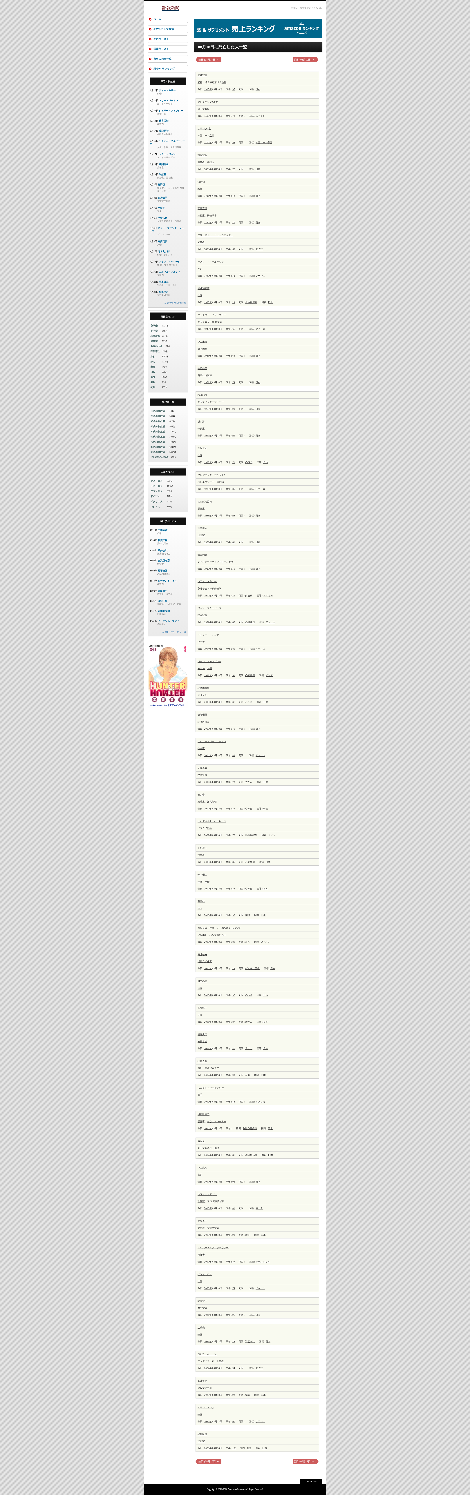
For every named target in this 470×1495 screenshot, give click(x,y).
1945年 (208, 355)
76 (233, 222)
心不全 (248, 462)
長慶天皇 (162, 540)
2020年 (208, 1288)
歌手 (209, 828)
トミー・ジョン (167, 154)
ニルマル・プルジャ (169, 271)
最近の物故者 (168, 81)
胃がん (248, 1048)
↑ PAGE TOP (311, 1481)
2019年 (208, 1261)
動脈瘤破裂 (251, 835)
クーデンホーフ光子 (168, 621)
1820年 (208, 169)
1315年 (208, 89)
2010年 (208, 915)
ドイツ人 (155, 496)
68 (233, 515)
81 (233, 542)
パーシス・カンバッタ (209, 661)
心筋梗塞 (250, 675)
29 (233, 302)
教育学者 (202, 1041)
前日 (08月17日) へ (209, 59)
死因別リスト (161, 39)
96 (233, 995)
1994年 (208, 648)
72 (233, 169)
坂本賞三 (202, 1301)
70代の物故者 (158, 441)
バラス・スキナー (207, 581)
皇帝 (211, 135)
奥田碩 (161, 184)
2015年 (208, 1128)
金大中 (201, 794)
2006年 (208, 782)
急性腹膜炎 (251, 302)
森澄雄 (201, 901)
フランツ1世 (204, 128)
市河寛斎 (202, 155)
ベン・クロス (205, 1274)
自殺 (153, 371)
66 (233, 329)
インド (269, 675)
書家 (200, 1174)
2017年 (208, 1155)
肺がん (248, 1021)
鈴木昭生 (202, 874)
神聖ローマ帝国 (264, 142)
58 (233, 142)
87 (233, 595)
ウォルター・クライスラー (212, 315)
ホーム (157, 19)
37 (233, 89)
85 (233, 489)
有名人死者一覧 (162, 58)
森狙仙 (201, 181)
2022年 (208, 1368)
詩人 (211, 162)
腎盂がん (250, 1341)
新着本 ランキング (164, 68)
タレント (204, 695)
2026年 (208, 1448)
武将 (200, 82)
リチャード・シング (208, 634)
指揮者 (201, 1254)
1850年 (208, 275)
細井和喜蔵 (203, 288)
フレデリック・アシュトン (212, 475)
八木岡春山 (164, 611)
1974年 (208, 435)
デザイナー (218, 402)
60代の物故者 (158, 436)
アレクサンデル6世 (208, 102)
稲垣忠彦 (202, 1034)
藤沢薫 (201, 1141)
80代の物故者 (158, 447)
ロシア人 (155, 506)
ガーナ (259, 1208)
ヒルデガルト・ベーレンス (212, 821)
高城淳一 (202, 1008)
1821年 (208, 195)
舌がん (248, 782)
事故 (153, 377)
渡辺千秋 (162, 601)
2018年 (208, 1208)
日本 (258, 89)
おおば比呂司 (205, 501)
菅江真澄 (202, 208)
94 (233, 1368)
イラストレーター (216, 1121)
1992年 (208, 622)
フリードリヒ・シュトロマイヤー (215, 235)
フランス (260, 275)
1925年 (208, 302)
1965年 (208, 409)
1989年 (208, 542)
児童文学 (202, 961)
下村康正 (202, 847)
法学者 (201, 855)
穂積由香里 (203, 688)
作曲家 (201, 535)
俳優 (200, 881)
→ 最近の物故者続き (175, 302)
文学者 (215, 1228)
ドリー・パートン (168, 100)
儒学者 (201, 162)
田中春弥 (202, 981)
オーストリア (263, 1261)
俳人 (200, 908)
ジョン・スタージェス (209, 608)
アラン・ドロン (206, 1407)
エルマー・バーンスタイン (212, 741)
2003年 (208, 702)
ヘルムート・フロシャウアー (213, 1247)
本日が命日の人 (168, 521)
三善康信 (162, 530)
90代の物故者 (158, 452)
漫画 (200, 508)
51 (233, 568)
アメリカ (260, 329)
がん (247, 941)
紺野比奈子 (203, 1114)
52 (233, 275)
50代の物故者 (158, 431)
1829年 (208, 222)
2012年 (208, 1075)
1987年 (208, 462)
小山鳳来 (202, 1167)
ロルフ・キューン (207, 1354)
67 (233, 435)
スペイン (260, 116)
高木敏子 (162, 197)
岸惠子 (161, 207)
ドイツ (259, 249)
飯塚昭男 (202, 714)
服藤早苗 (164, 291)
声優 (207, 881)
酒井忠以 (162, 550)
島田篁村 (162, 590)
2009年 (208, 808)
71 (233, 462)
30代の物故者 (158, 421)
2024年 (208, 1421)
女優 (209, 668)
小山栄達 (202, 341)
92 (233, 915)
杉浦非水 (202, 395)
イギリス (260, 489)
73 (233, 116)
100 (234, 1448)
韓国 (265, 808)
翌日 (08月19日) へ (304, 59)
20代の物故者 (158, 416)
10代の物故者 (158, 411)
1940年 (208, 329)
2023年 (208, 1395)
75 (233, 195)
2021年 (208, 1315)
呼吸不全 (155, 351)
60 (233, 249)
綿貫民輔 (202, 1434)
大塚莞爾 (202, 768)
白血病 (248, 595)
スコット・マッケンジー (211, 1087)
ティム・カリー (167, 90)
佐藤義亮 (202, 368)
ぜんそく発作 (252, 968)
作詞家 (201, 428)
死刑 (153, 387)
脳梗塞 (154, 341)
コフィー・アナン (207, 1194)
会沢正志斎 (164, 560)
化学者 (201, 242)
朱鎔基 (162, 174)
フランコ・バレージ (169, 261)
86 (233, 808)
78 (233, 968)
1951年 (208, 382)
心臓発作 (250, 622)
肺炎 (247, 915)
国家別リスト (168, 472)
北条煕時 (202, 75)
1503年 (208, 116)
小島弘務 (162, 218)
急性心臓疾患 (250, 1128)
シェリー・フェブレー (171, 110)
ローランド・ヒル (167, 580)
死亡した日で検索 (163, 29)
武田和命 (202, 554)
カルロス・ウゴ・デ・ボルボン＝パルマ (219, 928)
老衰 (247, 1075)
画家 (204, 348)
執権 (224, 82)
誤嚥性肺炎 (251, 1155)
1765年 (208, 142)
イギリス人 (156, 486)
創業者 (218, 322)
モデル (201, 668)
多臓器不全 (156, 346)
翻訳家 (201, 1228)
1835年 (208, 249)
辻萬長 (201, 1327)
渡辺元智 (164, 130)
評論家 (205, 721)
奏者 (231, 561)
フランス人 (156, 491)
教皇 (207, 109)
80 (233, 1048)
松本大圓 (202, 1061)
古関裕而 (202, 528)
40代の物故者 (158, 426)
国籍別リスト (161, 49)
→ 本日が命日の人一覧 (174, 632)
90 (233, 409)
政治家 (201, 801)
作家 (200, 268)
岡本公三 (164, 281)
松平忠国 (162, 570)
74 (233, 382)
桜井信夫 (202, 954)
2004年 (208, 755)
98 (233, 1235)
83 (233, 622)
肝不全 (154, 330)
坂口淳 (201, 421)
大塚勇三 (202, 1221)
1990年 (208, 595)
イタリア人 (156, 501)
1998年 (208, 675)
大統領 (213, 801)
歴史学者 (202, 1308)
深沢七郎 (202, 448)
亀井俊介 (202, 1380)
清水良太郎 (164, 251)
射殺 (153, 382)
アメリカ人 (156, 480)
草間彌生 (164, 164)
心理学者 (202, 588)
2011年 (208, 1021)
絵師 (200, 188)
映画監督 (202, 615)
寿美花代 (162, 241)
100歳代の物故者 (160, 457)
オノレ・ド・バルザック (211, 261)
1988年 (208, 489)
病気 (247, 1395)
